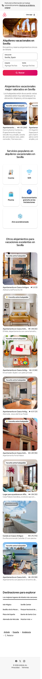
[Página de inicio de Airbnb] (4, 14)
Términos (25, 667)
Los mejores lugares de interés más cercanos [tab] (20, 597)
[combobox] (20, 57)
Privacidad (15, 667)
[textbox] (11, 65)
